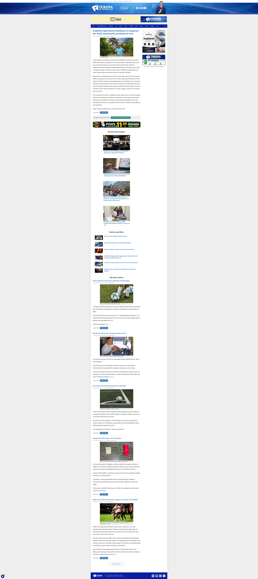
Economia (131, 26)
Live (157, 26)
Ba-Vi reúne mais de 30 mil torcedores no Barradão (109, 386)
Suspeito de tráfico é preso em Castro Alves (107, 438)
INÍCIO (94, 26)
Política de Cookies (127, 1)
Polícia (125, 26)
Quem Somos (93, 1)
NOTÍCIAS (103, 282)
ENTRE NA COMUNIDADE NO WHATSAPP (121, 117)
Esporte (146, 26)
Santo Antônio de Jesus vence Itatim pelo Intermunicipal (111, 281)
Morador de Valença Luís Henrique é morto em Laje (109, 333)
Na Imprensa (105, 1)
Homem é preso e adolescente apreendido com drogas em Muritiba (120, 270)
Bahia (103, 36)
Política (120, 26)
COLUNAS (152, 26)
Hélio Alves (99, 1)
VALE (116, 26)
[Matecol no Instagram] (116, 125)
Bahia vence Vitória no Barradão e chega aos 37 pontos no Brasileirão (115, 500)
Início (106, 575)
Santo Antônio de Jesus (102, 26)
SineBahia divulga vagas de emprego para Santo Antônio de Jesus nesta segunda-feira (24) (120, 257)
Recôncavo (111, 26)
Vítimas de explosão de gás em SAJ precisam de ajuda (119, 249)
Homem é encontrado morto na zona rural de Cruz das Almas (121, 262)
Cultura (141, 26)
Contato (110, 1)
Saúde (136, 26)
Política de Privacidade (118, 1)
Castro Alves (104, 440)
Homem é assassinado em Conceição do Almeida (117, 243)
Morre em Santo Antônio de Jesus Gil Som (115, 236)
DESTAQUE (103, 335)
